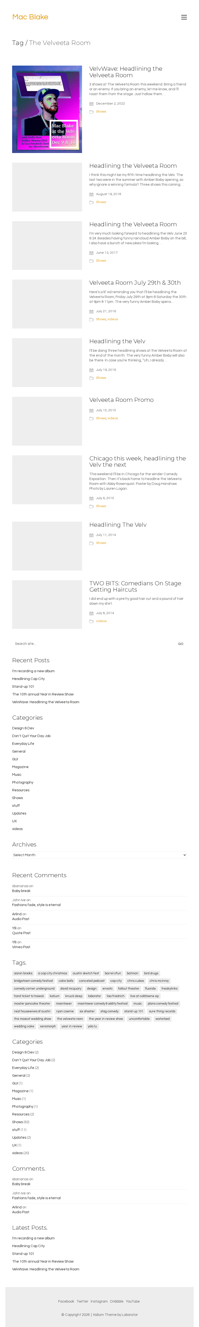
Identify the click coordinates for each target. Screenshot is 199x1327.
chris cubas (135, 981)
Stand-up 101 (23, 686)
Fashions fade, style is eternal (36, 905)
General (18, 751)
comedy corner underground (34, 988)
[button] (184, 17)
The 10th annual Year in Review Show (43, 694)
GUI (15, 759)
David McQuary (70, 988)
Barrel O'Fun (113, 973)
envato (107, 988)
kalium (54, 996)
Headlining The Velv (118, 525)
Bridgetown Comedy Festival (33, 981)
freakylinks (169, 988)
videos (113, 319)
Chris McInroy (159, 981)
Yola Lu (92, 1026)
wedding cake (24, 1026)
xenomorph (48, 1026)
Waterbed (163, 1019)
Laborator (130, 1315)
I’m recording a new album (33, 671)
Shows (101, 111)
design (92, 988)
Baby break (21, 891)
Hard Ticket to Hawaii (29, 996)
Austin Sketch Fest (86, 973)
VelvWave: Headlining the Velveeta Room (125, 72)
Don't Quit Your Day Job (31, 736)
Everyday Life (23, 744)
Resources (20, 790)
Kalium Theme (105, 1315)
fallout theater (128, 988)
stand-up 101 (133, 1011)
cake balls (66, 981)
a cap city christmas (52, 973)
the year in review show (106, 1019)
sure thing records (162, 1011)
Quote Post (21, 933)
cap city (116, 981)
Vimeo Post (21, 947)
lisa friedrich (115, 996)
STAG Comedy (109, 1011)
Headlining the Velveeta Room (133, 166)
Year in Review (72, 1026)
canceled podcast (92, 981)
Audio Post (20, 919)
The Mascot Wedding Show (32, 1019)
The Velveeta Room (70, 1019)
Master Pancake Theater (32, 1003)
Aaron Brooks (23, 973)
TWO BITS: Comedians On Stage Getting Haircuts (135, 586)
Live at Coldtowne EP (144, 996)
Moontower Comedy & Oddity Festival (103, 1003)
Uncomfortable (139, 1019)
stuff (16, 806)
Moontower (64, 1003)
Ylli (14, 928)
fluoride (150, 988)
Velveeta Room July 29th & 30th (135, 283)
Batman (132, 973)
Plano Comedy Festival (163, 1003)
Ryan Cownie (65, 1011)
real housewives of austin (32, 1011)
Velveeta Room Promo (121, 400)
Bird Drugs (151, 973)
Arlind (17, 914)
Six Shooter (87, 1011)
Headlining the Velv (117, 341)
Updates (19, 813)
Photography (22, 782)
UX (14, 821)
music (137, 1003)
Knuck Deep (73, 996)
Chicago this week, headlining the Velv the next (137, 461)
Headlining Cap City (28, 679)
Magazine (20, 767)
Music (16, 775)
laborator (94, 996)
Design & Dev (23, 728)
